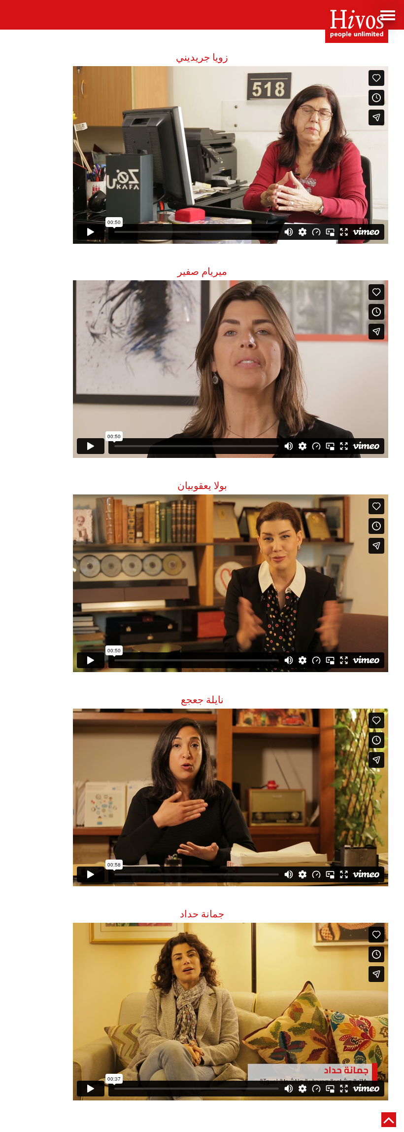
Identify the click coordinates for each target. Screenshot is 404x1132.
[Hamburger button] (389, 15)
